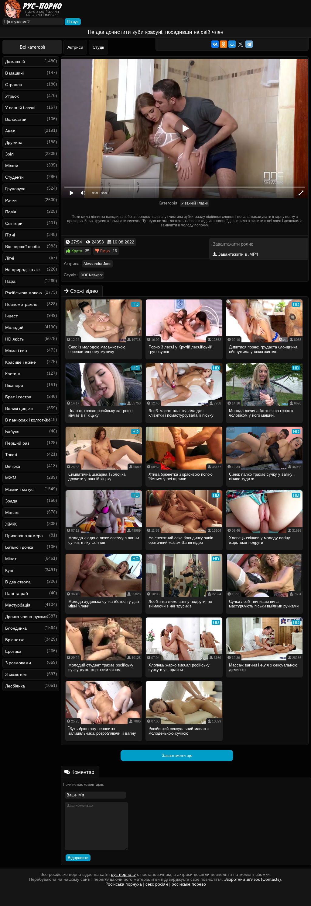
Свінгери (13, 223)
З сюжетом (16, 674)
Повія (10, 211)
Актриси (75, 47)
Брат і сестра (18, 396)
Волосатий (15, 119)
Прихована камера (24, 535)
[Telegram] (249, 44)
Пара (10, 281)
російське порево (189, 884)
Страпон (13, 84)
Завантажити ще (177, 755)
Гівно (104, 251)
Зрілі (9, 154)
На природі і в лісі (22, 269)
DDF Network (91, 275)
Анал (10, 130)
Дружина (13, 142)
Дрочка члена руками (26, 616)
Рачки (11, 200)
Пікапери (14, 385)
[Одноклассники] (223, 44)
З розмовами (18, 662)
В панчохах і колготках (27, 420)
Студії (98, 47)
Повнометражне (21, 304)
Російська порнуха (123, 884)
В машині (14, 73)
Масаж (12, 512)
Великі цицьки (19, 408)
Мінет (10, 558)
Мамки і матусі (19, 489)
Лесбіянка (15, 686)
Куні (9, 570)
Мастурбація (17, 605)
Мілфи (11, 165)
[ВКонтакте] (215, 44)
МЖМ (10, 477)
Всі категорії (32, 47)
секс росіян (156, 884)
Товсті (11, 454)
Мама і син (16, 350)
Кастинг (12, 373)
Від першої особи (22, 246)
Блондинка (16, 628)
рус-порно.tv (123, 874)
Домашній (15, 61)
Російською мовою (23, 292)
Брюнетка (15, 639)
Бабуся (12, 431)
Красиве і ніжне (20, 362)
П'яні (10, 235)
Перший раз (17, 443)
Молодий (14, 327)
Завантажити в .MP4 (237, 254)
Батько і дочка (19, 547)
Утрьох (12, 96)
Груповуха (15, 188)
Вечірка (12, 466)
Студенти (14, 177)
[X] (240, 44)
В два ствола (18, 581)
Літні (9, 258)
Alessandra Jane (97, 264)
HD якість (14, 339)
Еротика (13, 651)
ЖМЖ (11, 524)
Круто (76, 251)
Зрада (11, 500)
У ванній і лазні (20, 107)
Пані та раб (16, 593)
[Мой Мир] (232, 44)
